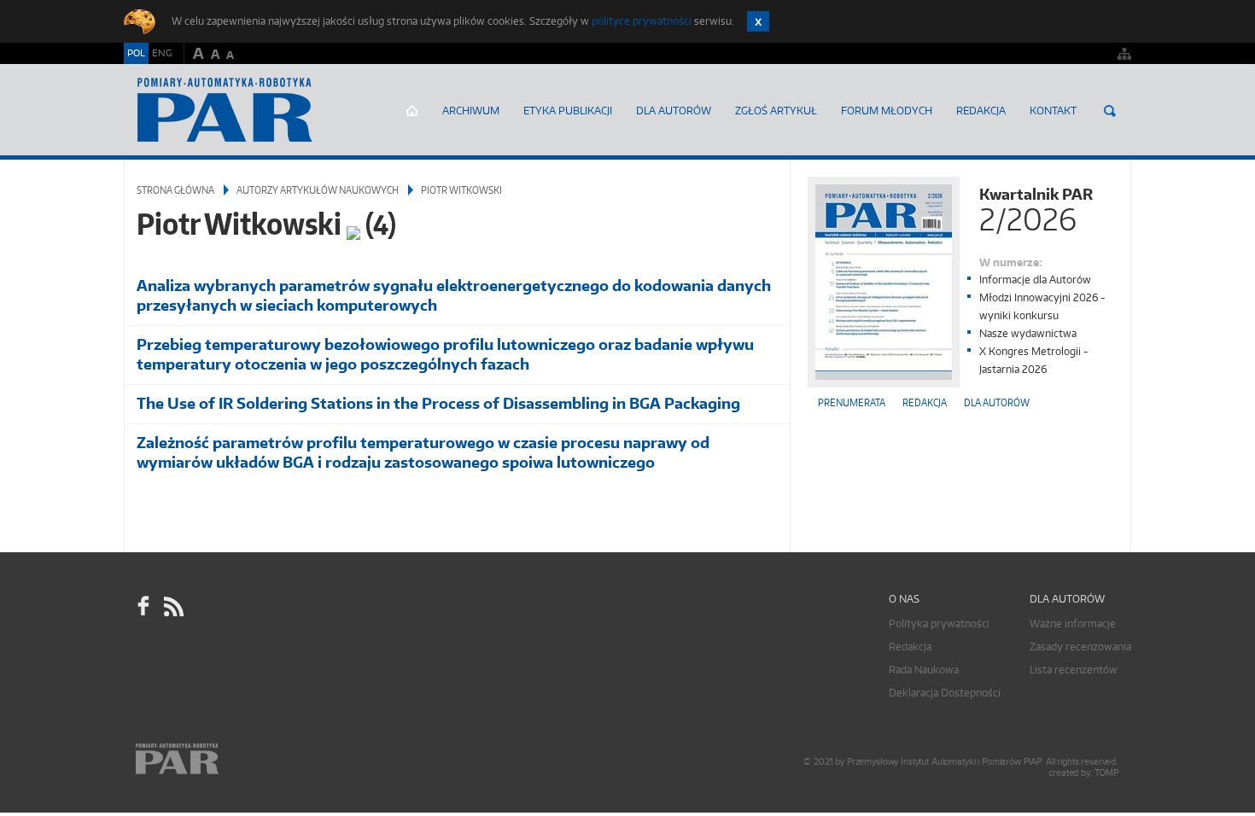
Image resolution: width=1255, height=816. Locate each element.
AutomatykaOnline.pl (224, 110)
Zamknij (758, 21)
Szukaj (1110, 111)
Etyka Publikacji (567, 110)
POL (136, 53)
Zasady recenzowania (1080, 646)
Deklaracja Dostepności (945, 692)
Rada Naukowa (924, 669)
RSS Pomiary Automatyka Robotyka (172, 606)
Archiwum (470, 110)
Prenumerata (851, 402)
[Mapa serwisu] (1124, 53)
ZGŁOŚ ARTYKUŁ (776, 110)
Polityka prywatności (939, 623)
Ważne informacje (1073, 623)
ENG (162, 53)
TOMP (1106, 772)
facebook (143, 606)
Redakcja (981, 110)
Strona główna (412, 111)
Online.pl (226, 759)
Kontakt (1053, 110)
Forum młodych (886, 110)
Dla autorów (673, 110)
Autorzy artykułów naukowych (317, 190)
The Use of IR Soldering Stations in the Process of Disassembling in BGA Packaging (438, 403)
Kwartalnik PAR (1036, 207)
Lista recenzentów (1074, 669)
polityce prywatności (642, 21)
